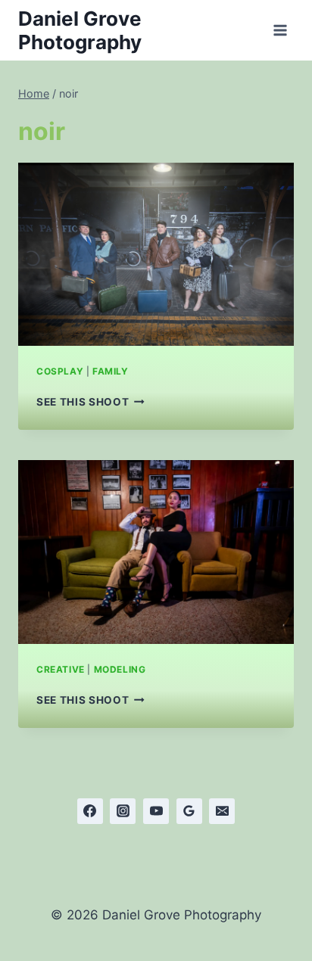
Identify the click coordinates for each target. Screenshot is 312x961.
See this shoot (90, 402)
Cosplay (59, 371)
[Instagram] (123, 811)
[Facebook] (90, 811)
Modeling (120, 669)
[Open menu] (280, 30)
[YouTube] (156, 811)
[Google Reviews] (189, 811)
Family (110, 371)
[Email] (222, 811)
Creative (60, 669)
